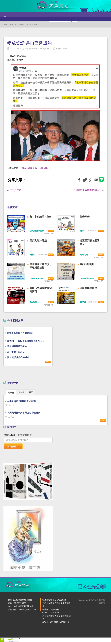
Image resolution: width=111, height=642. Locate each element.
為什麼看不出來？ (16, 352)
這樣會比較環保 (88, 288)
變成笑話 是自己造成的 (18, 357)
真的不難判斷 (87, 264)
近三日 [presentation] (11, 392)
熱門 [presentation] (31, 392)
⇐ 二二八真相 (14, 190)
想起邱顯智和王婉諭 (17, 346)
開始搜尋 (12, 446)
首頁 (5, 24)
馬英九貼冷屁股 (38, 240)
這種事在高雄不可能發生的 (20, 332)
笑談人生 (13, 24)
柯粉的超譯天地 (31, 49)
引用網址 (44, 168)
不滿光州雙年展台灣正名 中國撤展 (23, 412)
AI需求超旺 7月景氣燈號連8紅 (21, 401)
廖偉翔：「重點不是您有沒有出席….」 (26, 340)
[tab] (11, 392)
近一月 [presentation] (21, 392)
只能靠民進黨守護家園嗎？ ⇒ (88, 190)
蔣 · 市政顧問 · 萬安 (40, 216)
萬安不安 (85, 216)
